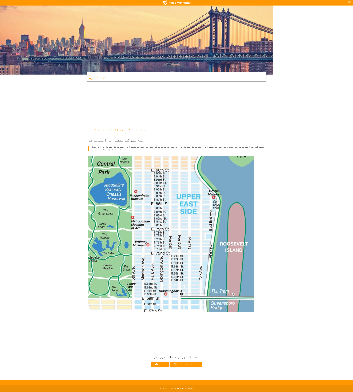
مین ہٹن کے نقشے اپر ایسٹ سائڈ (107, 129)
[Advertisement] (171, 105)
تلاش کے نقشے (100, 77)
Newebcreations (185, 388)
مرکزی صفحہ (140, 129)
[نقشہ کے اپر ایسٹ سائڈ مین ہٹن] (171, 311)
